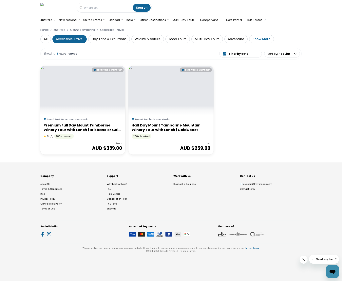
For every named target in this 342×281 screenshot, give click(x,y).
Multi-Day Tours (184, 20)
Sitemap (111, 208)
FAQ (109, 188)
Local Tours (177, 39)
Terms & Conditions (51, 188)
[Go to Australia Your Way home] (56, 7)
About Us (45, 184)
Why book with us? (117, 184)
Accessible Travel (112, 30)
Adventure (236, 39)
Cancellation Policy (51, 203)
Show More (262, 39)
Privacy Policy (47, 198)
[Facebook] (42, 234)
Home (44, 30)
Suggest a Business (184, 184)
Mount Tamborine (82, 30)
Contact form (247, 188)
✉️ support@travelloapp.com (256, 184)
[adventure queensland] (238, 234)
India (129, 20)
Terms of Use (47, 208)
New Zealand (68, 20)
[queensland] (257, 234)
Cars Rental (234, 20)
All (46, 39)
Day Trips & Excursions (109, 39)
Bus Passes (254, 20)
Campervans (209, 20)
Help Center (113, 193)
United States (92, 20)
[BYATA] (222, 234)
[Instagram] (49, 234)
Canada (114, 20)
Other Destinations (153, 20)
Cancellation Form (117, 198)
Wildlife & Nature (148, 39)
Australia (46, 20)
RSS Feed (112, 203)
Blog (42, 193)
